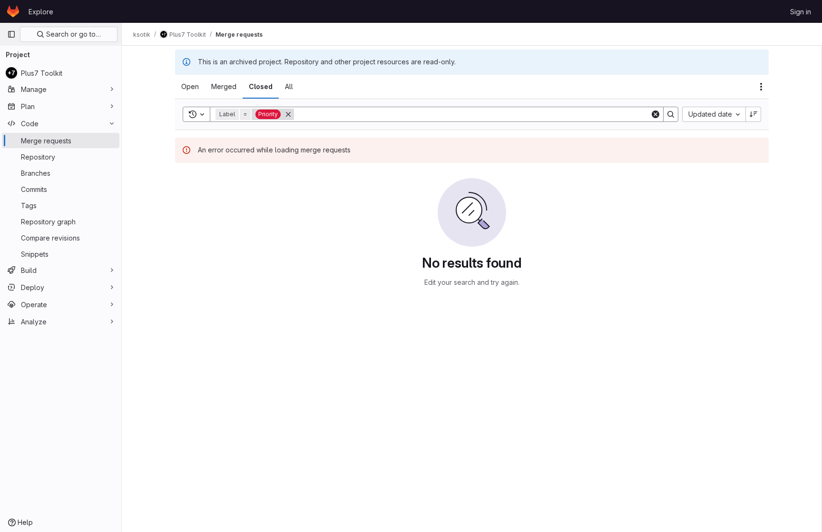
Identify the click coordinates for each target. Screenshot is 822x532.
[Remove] (288, 114)
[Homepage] (13, 11)
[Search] (670, 114)
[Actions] (761, 86)
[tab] (190, 87)
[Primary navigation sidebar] (11, 34)
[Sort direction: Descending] (753, 114)
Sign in (800, 12)
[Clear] (655, 114)
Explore (41, 12)
